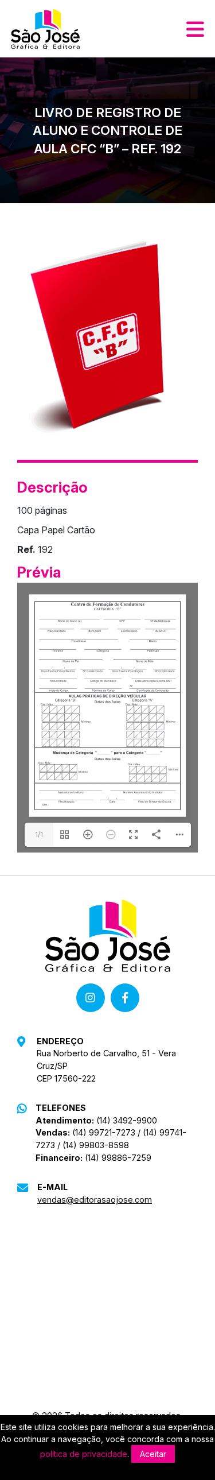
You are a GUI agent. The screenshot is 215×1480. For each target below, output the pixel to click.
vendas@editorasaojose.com (94, 1199)
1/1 (39, 834)
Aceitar (153, 1454)
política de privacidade (83, 1454)
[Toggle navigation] (195, 28)
